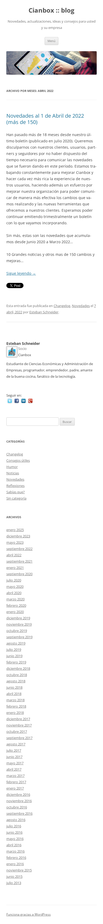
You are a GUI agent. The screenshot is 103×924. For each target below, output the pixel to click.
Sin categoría (16, 498)
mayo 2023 (15, 542)
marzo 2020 (15, 599)
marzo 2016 (15, 851)
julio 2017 (13, 750)
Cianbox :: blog (51, 10)
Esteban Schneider (43, 312)
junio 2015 (14, 876)
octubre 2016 (16, 807)
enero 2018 (15, 712)
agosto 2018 (15, 681)
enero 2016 (15, 863)
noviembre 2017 (19, 725)
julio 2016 (13, 826)
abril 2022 (13, 555)
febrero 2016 (16, 857)
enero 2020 (15, 611)
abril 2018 (13, 693)
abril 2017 (13, 769)
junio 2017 (14, 756)
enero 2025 (15, 529)
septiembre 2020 (19, 574)
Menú (51, 41)
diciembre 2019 (18, 618)
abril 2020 (13, 592)
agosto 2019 (15, 643)
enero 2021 (15, 567)
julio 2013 (13, 882)
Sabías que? (15, 492)
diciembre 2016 (18, 794)
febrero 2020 (16, 605)
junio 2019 (14, 655)
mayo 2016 (15, 838)
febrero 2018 (16, 706)
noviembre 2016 (19, 800)
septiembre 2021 (19, 561)
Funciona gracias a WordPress (28, 914)
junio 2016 (14, 832)
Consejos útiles (18, 460)
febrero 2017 (16, 782)
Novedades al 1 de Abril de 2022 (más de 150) (45, 119)
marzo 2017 (15, 775)
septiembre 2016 (19, 813)
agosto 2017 (15, 744)
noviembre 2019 (19, 624)
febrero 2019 (16, 662)
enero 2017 (15, 788)
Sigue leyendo (21, 273)
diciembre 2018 (18, 668)
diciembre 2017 (18, 719)
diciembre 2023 (18, 536)
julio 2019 (13, 649)
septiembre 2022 (19, 548)
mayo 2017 (15, 763)
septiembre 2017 (19, 737)
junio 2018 (14, 687)
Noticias (12, 473)
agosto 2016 (15, 819)
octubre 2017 (16, 731)
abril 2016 (13, 845)
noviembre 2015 (19, 870)
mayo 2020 (15, 586)
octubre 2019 (16, 630)
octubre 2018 (16, 674)
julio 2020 (13, 580)
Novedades (81, 305)
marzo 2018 (15, 700)
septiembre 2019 (19, 637)
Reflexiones (15, 485)
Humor (12, 466)
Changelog (62, 305)
